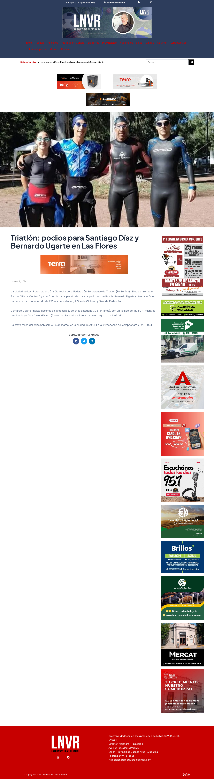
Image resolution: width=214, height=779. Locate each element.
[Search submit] (192, 62)
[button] (76, 341)
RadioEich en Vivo (116, 2)
